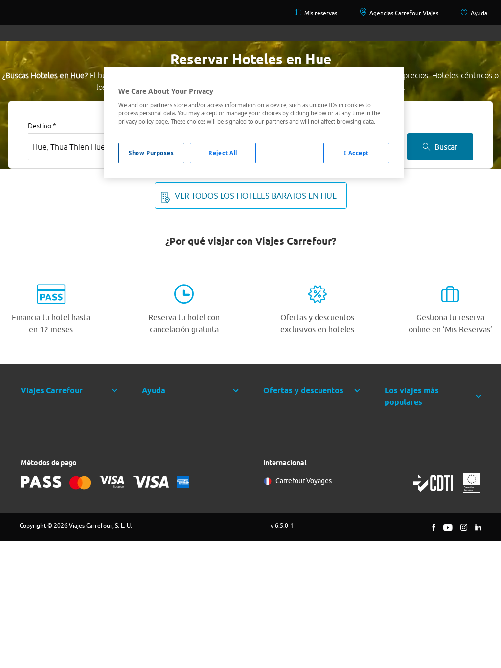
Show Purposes (151, 152)
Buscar (445, 146)
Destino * (42, 126)
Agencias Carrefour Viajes (403, 13)
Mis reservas (320, 13)
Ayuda (479, 13)
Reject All (222, 152)
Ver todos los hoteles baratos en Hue (256, 195)
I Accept (356, 152)
